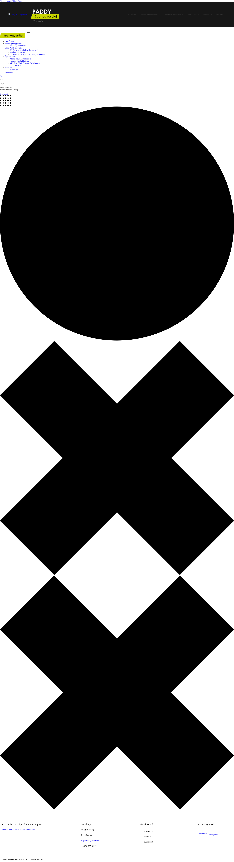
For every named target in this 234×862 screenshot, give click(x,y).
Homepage (4, 94)
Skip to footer (17, 1)
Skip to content (6, 1)
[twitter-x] (1, 76)
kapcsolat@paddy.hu (90, 840)
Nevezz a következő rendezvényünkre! (19, 829)
